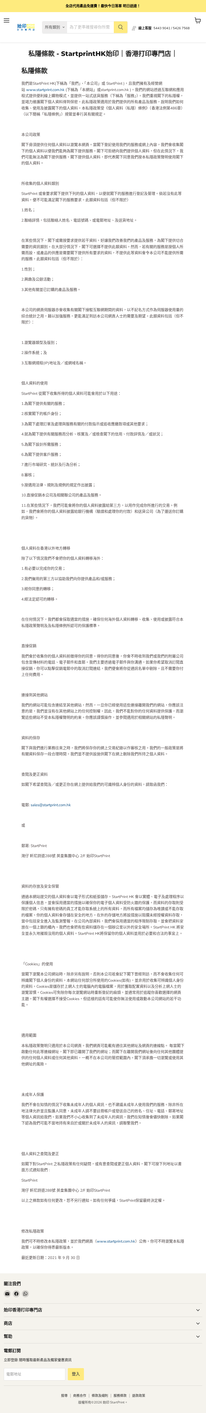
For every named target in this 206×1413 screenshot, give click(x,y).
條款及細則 (100, 1395)
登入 (76, 1374)
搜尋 (64, 1395)
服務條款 (120, 1395)
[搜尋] (120, 27)
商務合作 (79, 1395)
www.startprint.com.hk (45, 89)
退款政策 (138, 1395)
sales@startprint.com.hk (51, 804)
